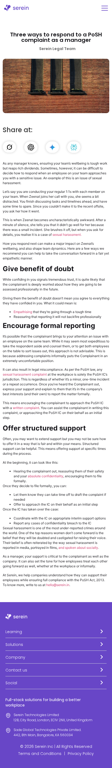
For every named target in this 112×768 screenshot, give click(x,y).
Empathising (23, 312)
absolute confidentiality (45, 476)
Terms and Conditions (39, 753)
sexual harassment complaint (25, 374)
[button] (56, 631)
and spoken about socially (78, 548)
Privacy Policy (81, 753)
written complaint (26, 408)
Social (11, 683)
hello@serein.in (57, 585)
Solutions (14, 644)
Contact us (16, 670)
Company (15, 657)
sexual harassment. (67, 235)
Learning (13, 631)
